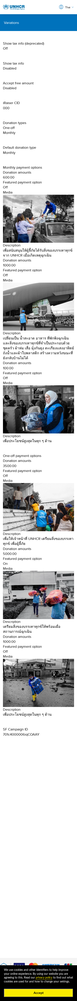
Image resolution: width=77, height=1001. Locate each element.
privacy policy (44, 977)
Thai (67, 7)
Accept (39, 992)
